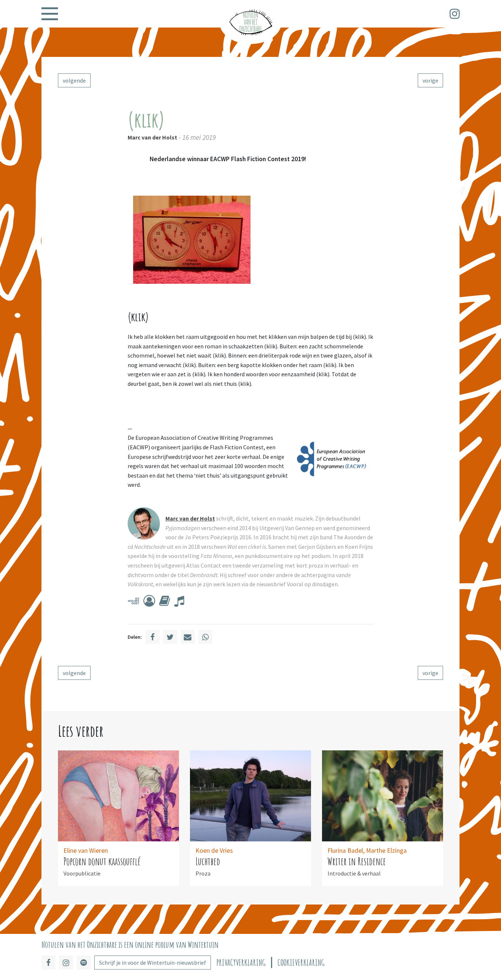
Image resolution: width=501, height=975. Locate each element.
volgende (74, 80)
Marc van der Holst (152, 137)
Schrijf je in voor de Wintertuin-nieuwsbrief (152, 962)
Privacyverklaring (241, 962)
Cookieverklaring (301, 962)
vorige (430, 80)
